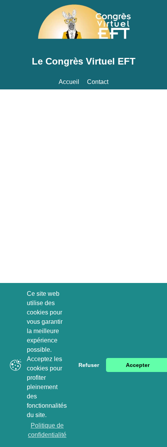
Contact (97, 82)
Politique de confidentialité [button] (47, 430)
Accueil (69, 82)
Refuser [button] (88, 365)
